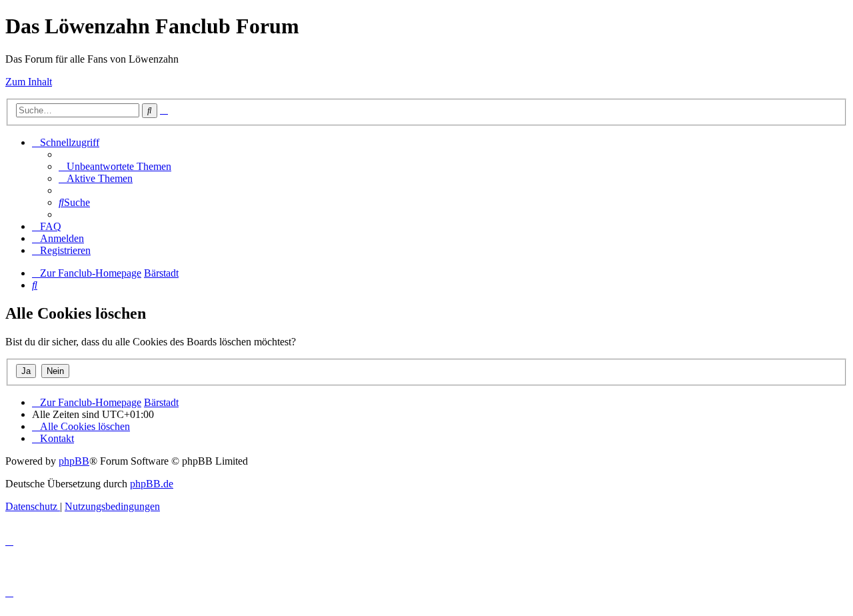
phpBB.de (151, 483)
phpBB (74, 461)
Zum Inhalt (28, 81)
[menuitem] (115, 166)
